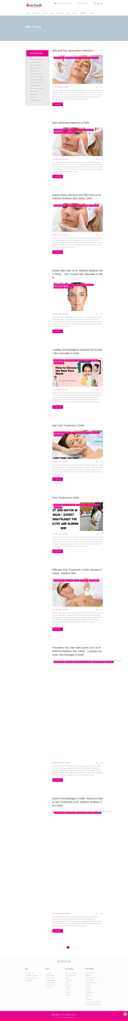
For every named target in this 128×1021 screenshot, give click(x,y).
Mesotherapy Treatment (31, 977)
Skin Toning (83, 57)
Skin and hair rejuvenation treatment (72, 50)
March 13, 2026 (58, 234)
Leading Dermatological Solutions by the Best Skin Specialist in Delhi (77, 351)
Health (70, 205)
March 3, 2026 (57, 534)
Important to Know (60, 132)
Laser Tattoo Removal (50, 985)
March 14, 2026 (58, 159)
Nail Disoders (88, 994)
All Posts (33, 30)
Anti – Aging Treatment (70, 975)
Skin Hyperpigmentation (36, 82)
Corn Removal (89, 989)
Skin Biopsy (88, 985)
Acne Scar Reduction (35, 59)
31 (80, 947)
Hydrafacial (68, 989)
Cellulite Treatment (60, 205)
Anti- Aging (69, 57)
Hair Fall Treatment (30, 973)
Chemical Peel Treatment (37, 88)
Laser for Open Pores (35, 100)
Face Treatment (59, 287)
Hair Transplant (29, 980)
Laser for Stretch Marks (50, 980)
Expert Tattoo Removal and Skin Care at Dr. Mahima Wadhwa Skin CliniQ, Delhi (76, 197)
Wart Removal (89, 999)
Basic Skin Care (70, 130)
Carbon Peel (68, 992)
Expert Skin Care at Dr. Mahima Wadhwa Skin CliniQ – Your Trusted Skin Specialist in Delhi (77, 274)
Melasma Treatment (90, 977)
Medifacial (68, 987)
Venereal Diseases (89, 992)
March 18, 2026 (58, 87)
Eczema (87, 997)
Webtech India (66, 1017)
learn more (58, 104)
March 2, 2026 (57, 609)
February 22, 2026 (58, 913)
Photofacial (68, 994)
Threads (67, 982)
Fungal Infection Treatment (91, 982)
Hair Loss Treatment (35, 74)
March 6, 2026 (57, 389)
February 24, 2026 (59, 762)
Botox (67, 977)
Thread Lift (33, 97)
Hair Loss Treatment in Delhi (68, 425)
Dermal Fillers (34, 71)
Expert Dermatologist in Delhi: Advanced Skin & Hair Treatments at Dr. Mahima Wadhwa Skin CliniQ (77, 802)
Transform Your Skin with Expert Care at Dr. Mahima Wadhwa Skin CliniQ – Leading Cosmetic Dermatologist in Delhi (77, 651)
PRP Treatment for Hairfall (31, 975)
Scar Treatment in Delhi (65, 497)
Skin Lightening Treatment (37, 79)
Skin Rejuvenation (35, 85)
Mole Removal (34, 91)
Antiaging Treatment (36, 65)
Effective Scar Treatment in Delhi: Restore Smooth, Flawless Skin (77, 571)
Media (76, 57)
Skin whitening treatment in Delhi (70, 122)
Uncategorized (93, 57)
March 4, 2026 (57, 461)
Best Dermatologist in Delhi (85, 130)
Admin (66, 87)
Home (27, 30)
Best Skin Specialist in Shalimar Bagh (93, 1004)
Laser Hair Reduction (50, 975)
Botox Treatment (35, 68)
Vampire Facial (34, 94)
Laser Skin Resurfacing (50, 982)
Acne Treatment (59, 57)
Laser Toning (48, 973)
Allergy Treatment (35, 62)
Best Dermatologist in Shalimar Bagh (93, 1001)
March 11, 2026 (57, 314)
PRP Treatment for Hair (36, 76)
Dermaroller (88, 987)
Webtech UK (72, 1017)
